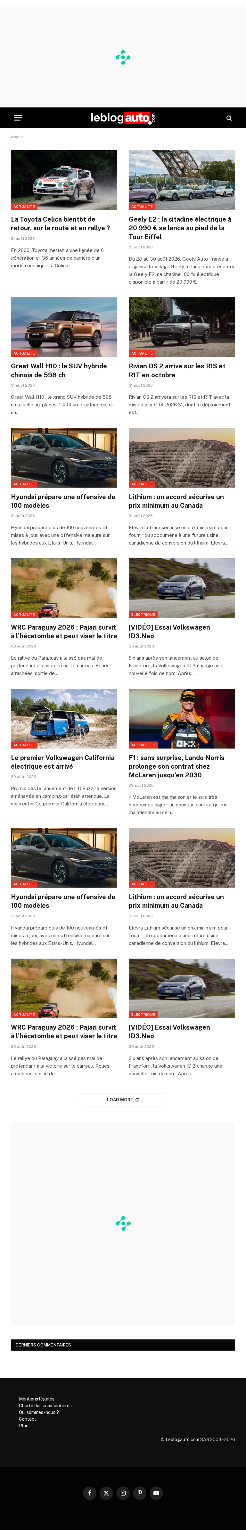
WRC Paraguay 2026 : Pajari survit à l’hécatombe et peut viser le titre (64, 632)
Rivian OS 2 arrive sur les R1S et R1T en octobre (177, 370)
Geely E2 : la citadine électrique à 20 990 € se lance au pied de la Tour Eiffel (180, 228)
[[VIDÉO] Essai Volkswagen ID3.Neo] (182, 588)
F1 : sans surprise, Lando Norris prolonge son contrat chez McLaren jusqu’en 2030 (177, 766)
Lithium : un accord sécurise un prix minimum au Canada (176, 501)
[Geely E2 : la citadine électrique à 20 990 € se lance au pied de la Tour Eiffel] (182, 180)
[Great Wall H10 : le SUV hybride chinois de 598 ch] (64, 327)
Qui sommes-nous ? (39, 1412)
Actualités (143, 745)
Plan (24, 1425)
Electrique (143, 614)
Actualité (24, 206)
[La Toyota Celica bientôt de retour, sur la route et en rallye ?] (64, 180)
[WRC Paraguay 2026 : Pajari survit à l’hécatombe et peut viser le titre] (64, 588)
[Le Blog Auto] (123, 117)
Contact (27, 1419)
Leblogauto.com (182, 1439)
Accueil (18, 137)
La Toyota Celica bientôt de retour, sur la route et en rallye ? (60, 224)
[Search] (228, 118)
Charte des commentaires (45, 1405)
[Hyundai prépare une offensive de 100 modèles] (64, 458)
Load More (120, 1099)
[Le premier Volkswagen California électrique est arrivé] (64, 719)
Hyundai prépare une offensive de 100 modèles (63, 501)
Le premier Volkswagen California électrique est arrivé (62, 762)
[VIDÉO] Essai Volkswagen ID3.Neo (169, 632)
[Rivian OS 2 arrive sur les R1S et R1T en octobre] (182, 327)
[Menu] (18, 118)
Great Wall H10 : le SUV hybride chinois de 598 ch (59, 370)
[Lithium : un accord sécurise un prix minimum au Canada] (182, 458)
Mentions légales (36, 1398)
